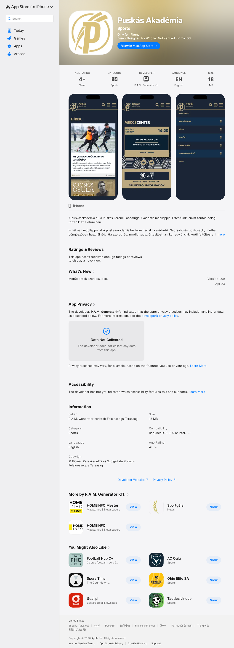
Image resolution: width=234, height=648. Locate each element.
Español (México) (79, 625)
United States (76, 620)
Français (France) (145, 625)
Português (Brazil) (181, 625)
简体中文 (125, 625)
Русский (110, 625)
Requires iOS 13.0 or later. (167, 433)
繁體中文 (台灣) (77, 629)
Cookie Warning (137, 643)
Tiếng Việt (203, 625)
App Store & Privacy (111, 643)
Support (156, 643)
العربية (97, 625)
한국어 (163, 625)
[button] (29, 30)
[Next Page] (229, 147)
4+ (151, 447)
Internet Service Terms (82, 643)
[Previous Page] (64, 147)
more (221, 234)
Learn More (198, 366)
